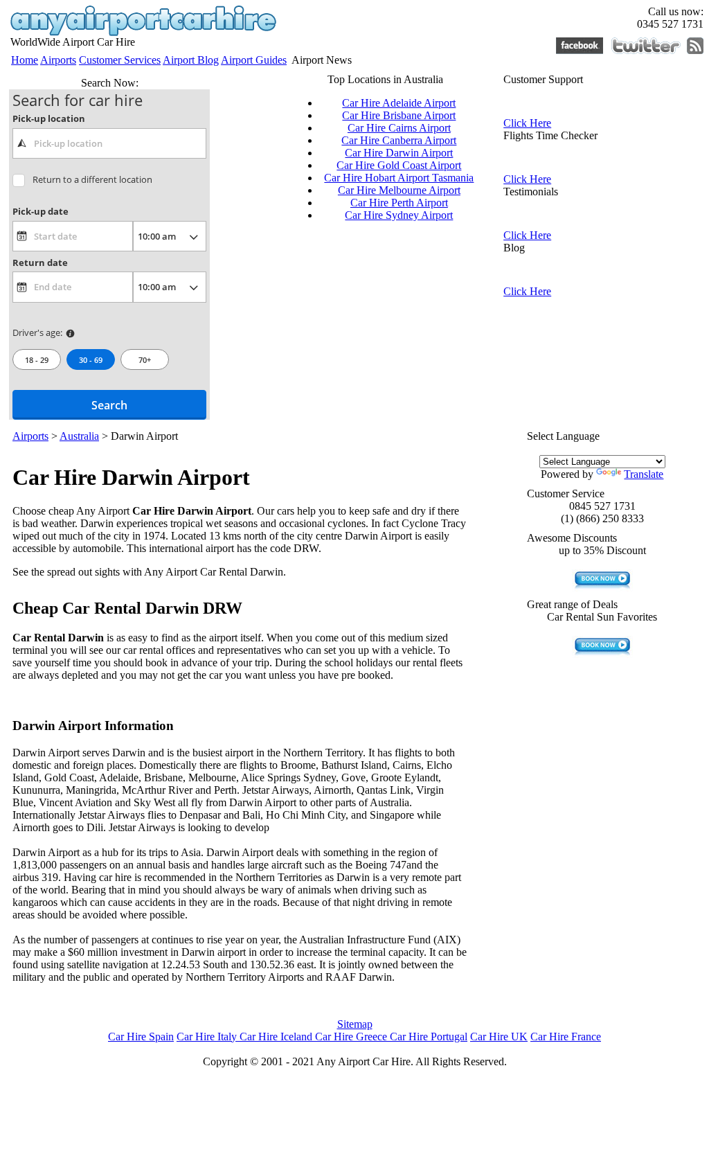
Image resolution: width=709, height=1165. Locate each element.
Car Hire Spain (141, 1036)
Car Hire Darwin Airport (399, 153)
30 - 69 (90, 360)
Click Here (527, 123)
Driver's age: (37, 332)
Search (109, 405)
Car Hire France (565, 1036)
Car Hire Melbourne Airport (399, 190)
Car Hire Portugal (428, 1036)
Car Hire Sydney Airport (399, 215)
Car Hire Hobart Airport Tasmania (399, 178)
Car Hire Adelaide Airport (399, 103)
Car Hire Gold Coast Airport (398, 165)
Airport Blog (191, 60)
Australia (79, 436)
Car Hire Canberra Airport (398, 140)
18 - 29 (36, 360)
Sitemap (355, 1024)
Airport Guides (254, 60)
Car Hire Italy (208, 1036)
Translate (643, 474)
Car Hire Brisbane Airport (399, 115)
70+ (144, 360)
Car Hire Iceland (277, 1036)
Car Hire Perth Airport (399, 202)
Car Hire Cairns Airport (399, 128)
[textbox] (109, 143)
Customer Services (120, 60)
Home (24, 60)
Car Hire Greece (352, 1036)
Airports (58, 60)
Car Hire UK (499, 1036)
